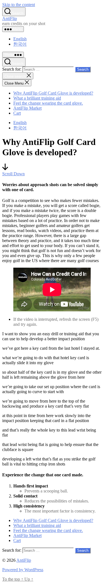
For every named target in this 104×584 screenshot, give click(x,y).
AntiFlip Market (27, 108)
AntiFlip (9, 18)
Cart (17, 113)
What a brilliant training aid (37, 98)
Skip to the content (18, 4)
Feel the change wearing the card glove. (48, 103)
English (20, 38)
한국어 (20, 44)
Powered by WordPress (22, 569)
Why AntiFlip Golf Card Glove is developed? (53, 93)
